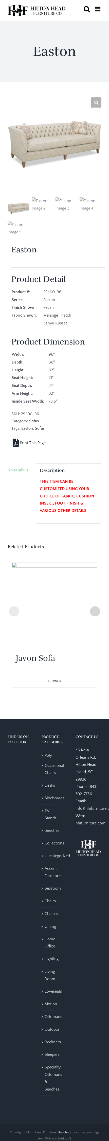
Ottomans (53, 1016)
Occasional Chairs (54, 769)
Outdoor (52, 1029)
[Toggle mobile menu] (98, 9)
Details (56, 681)
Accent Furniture (53, 872)
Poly (48, 755)
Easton (27, 428)
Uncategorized (57, 856)
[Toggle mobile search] (87, 9)
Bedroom (53, 888)
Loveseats (53, 991)
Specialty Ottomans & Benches (53, 1078)
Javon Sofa (35, 658)
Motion (51, 1004)
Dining (50, 926)
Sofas (34, 421)
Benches (52, 830)
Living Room (50, 975)
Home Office (50, 943)
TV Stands (51, 814)
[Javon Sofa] (54, 605)
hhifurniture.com (90, 823)
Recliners (53, 1042)
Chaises (51, 913)
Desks (50, 785)
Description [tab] (18, 469)
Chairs (50, 901)
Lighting (52, 959)
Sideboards (54, 798)
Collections (54, 843)
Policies (63, 1132)
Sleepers (52, 1054)
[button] (96, 102)
